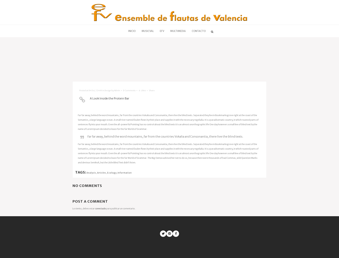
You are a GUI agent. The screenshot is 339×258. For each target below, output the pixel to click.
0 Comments (129, 90)
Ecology (112, 172)
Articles (101, 172)
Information (125, 172)
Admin (117, 90)
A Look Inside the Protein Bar (109, 98)
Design (108, 90)
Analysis (91, 172)
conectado (100, 208)
